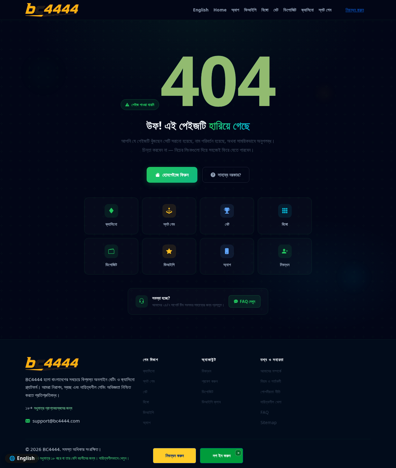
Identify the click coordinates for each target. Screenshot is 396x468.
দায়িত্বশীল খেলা (271, 402)
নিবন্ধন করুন (355, 10)
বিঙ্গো (265, 10)
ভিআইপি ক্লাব (211, 402)
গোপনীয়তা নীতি (270, 391)
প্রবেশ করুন (210, 381)
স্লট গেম (325, 10)
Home (219, 10)
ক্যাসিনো (307, 10)
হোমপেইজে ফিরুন (175, 175)
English (201, 10)
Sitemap (268, 422)
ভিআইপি (250, 10)
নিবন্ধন (206, 371)
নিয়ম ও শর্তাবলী (270, 381)
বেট (275, 10)
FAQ (264, 412)
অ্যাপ (235, 10)
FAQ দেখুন (247, 301)
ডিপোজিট (289, 10)
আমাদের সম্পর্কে (270, 371)
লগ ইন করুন (221, 455)
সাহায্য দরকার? (229, 175)
